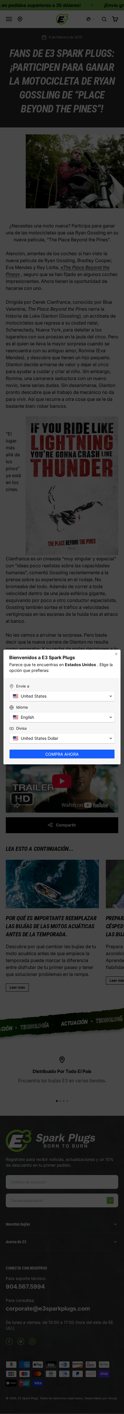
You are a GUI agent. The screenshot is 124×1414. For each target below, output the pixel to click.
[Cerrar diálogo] (116, 654)
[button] (62, 696)
